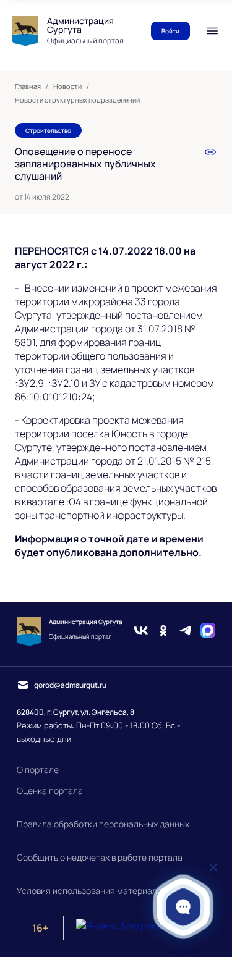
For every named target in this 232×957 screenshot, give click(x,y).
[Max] (207, 632)
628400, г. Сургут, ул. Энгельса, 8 (75, 712)
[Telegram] (185, 632)
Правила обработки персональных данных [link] (103, 824)
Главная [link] (28, 86)
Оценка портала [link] (50, 790)
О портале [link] (38, 769)
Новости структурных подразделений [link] (77, 100)
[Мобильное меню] (212, 30)
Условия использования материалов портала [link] (109, 890)
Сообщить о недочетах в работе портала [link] (100, 857)
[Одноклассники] (163, 632)
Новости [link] (67, 86)
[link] (210, 152)
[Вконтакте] (141, 632)
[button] (183, 906)
